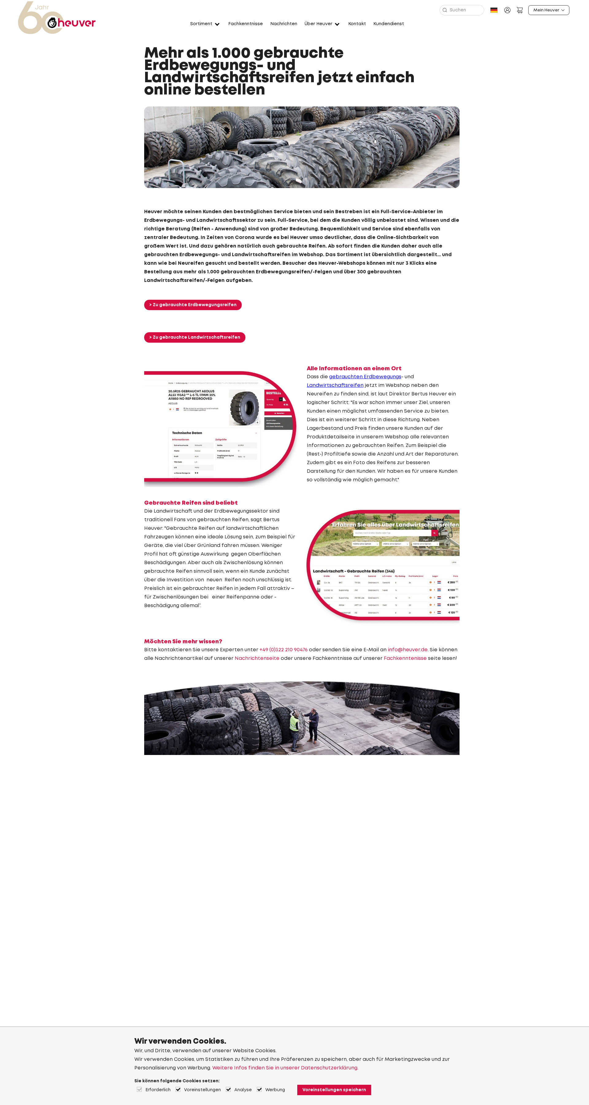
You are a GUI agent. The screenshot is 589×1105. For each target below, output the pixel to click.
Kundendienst (388, 24)
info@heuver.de (408, 650)
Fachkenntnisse (245, 24)
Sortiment (201, 24)
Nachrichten (283, 24)
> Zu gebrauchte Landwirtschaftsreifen (194, 337)
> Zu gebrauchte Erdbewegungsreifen (193, 305)
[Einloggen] (507, 10)
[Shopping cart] (519, 10)
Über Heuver (318, 24)
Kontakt (357, 24)
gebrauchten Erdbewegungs (365, 377)
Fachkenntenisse (406, 658)
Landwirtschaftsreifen (335, 385)
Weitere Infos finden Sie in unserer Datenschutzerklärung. (285, 1068)
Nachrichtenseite (258, 658)
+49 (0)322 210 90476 (284, 650)
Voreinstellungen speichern (334, 1090)
